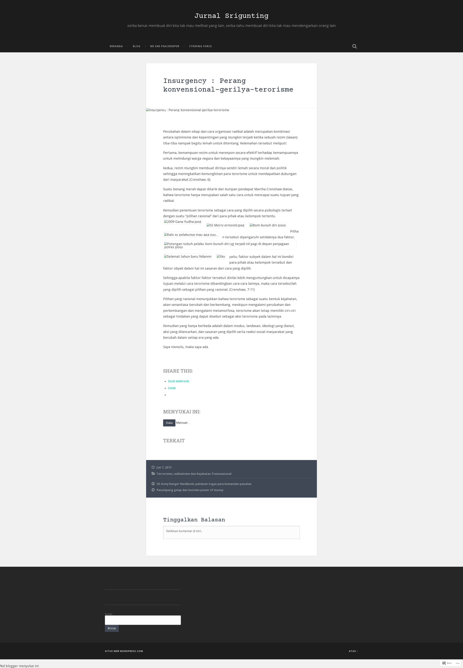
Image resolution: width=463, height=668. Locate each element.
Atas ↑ (353, 651)
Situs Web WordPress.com (124, 651)
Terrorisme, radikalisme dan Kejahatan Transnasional (194, 474)
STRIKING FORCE (200, 46)
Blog (136, 46)
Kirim (112, 628)
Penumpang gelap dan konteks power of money (190, 490)
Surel (108, 614)
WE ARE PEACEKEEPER (164, 46)
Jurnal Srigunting (231, 16)
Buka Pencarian (354, 46)
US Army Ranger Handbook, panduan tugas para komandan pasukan (204, 484)
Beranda (116, 46)
